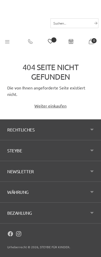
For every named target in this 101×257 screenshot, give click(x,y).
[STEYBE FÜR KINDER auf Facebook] (10, 234)
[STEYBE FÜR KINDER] (24, 22)
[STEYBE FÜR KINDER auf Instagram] (19, 234)
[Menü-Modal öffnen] (7, 42)
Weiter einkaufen (50, 105)
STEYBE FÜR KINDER (54, 247)
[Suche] (95, 23)
